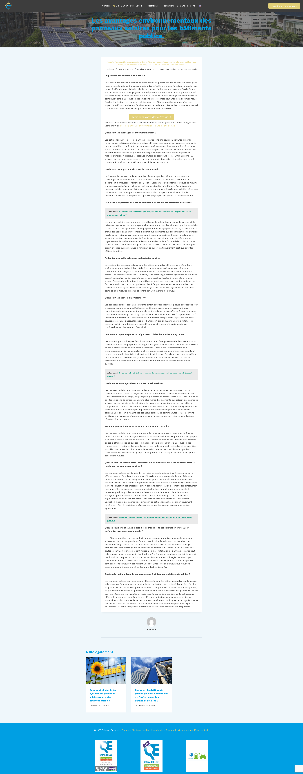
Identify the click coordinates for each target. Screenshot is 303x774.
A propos (106, 6)
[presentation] (106, 670)
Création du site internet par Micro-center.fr (187, 730)
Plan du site (157, 730)
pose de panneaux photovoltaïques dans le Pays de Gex (147, 126)
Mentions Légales (140, 730)
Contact (125, 730)
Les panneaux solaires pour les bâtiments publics (178, 69)
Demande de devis (186, 6)
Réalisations (168, 6)
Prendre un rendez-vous (284, 6)
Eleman (111, 69)
